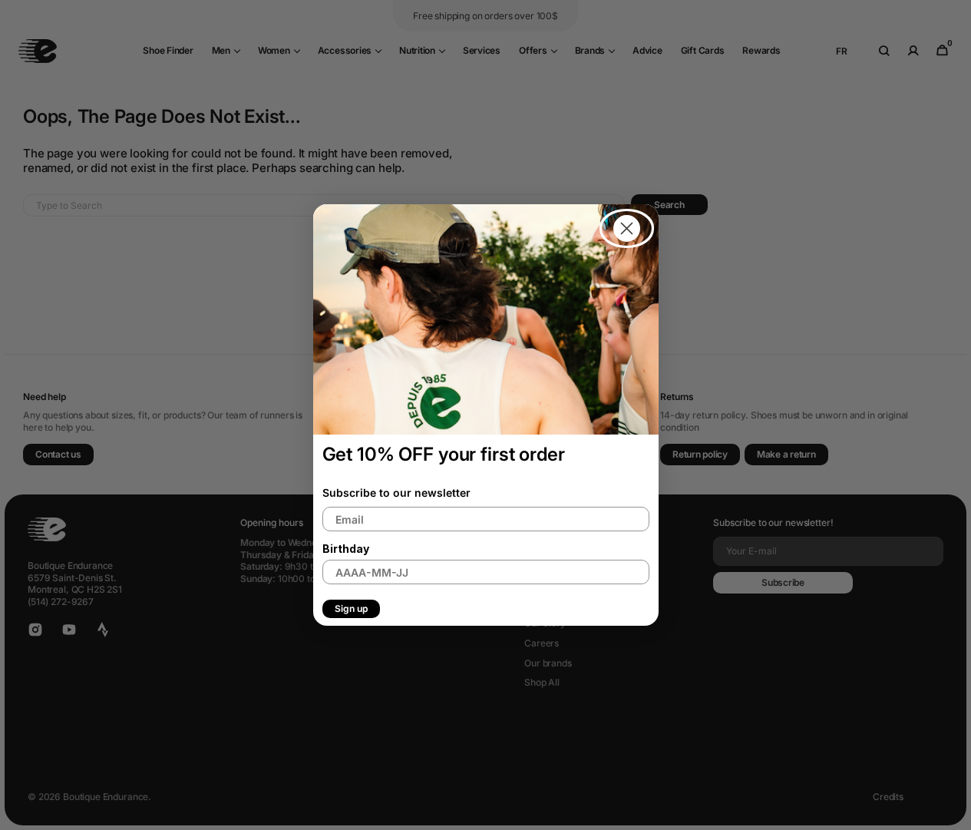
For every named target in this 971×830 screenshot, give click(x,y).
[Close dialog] (626, 228)
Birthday (345, 548)
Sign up (351, 608)
